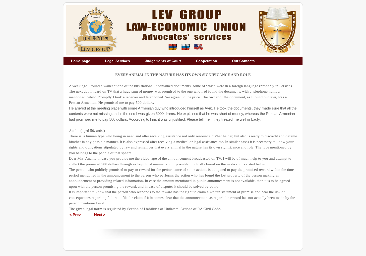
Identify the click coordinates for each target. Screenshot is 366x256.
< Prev (75, 215)
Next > (99, 215)
